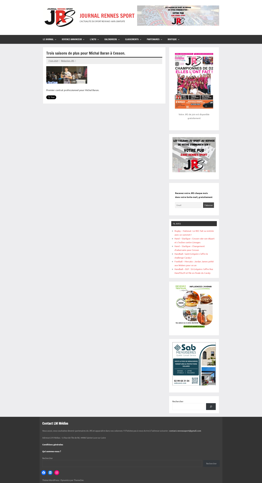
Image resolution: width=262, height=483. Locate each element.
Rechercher (177, 401)
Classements (132, 39)
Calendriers (110, 39)
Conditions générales (52, 444)
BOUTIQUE (172, 39)
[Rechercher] (211, 406)
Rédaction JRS (67, 60)
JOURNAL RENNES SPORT (107, 16)
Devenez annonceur (72, 39)
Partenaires (153, 39)
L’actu (93, 39)
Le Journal (48, 39)
